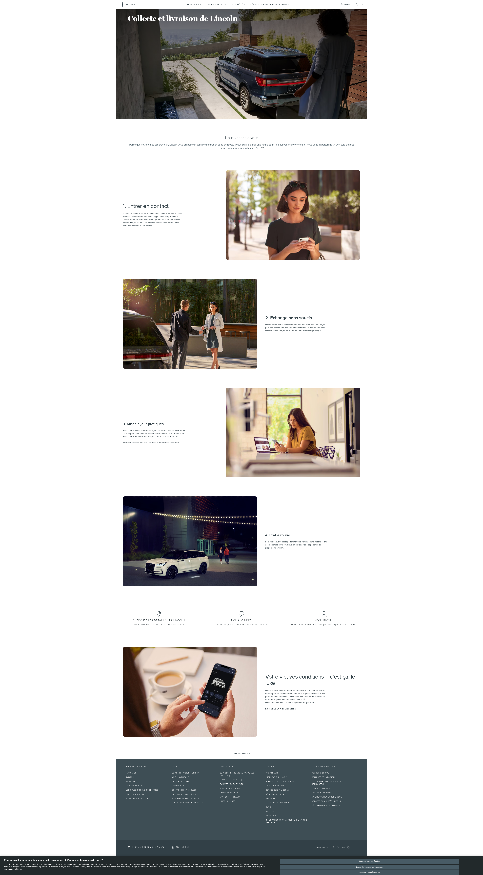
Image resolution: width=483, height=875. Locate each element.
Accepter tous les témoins (369, 861)
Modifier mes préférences (369, 872)
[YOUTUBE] (343, 847)
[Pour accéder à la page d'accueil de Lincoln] (128, 4)
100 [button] (262, 147)
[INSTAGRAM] (348, 847)
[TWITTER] (338, 847)
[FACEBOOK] (333, 847)
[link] (159, 613)
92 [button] (167, 216)
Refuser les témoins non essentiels (369, 867)
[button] (194, 4)
